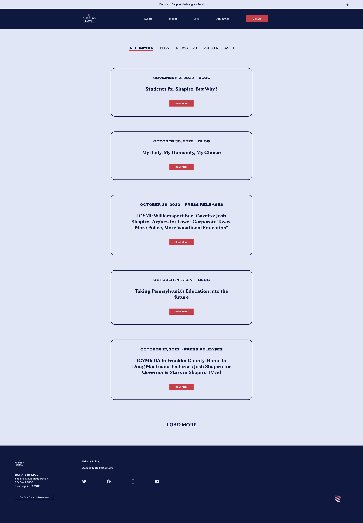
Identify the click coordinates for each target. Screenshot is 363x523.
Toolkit (173, 18)
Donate (257, 18)
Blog (164, 48)
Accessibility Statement (97, 467)
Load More (181, 425)
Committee (222, 18)
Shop (196, 18)
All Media (141, 48)
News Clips (186, 48)
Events (148, 18)
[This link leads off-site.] (84, 482)
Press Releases (218, 48)
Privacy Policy (90, 461)
